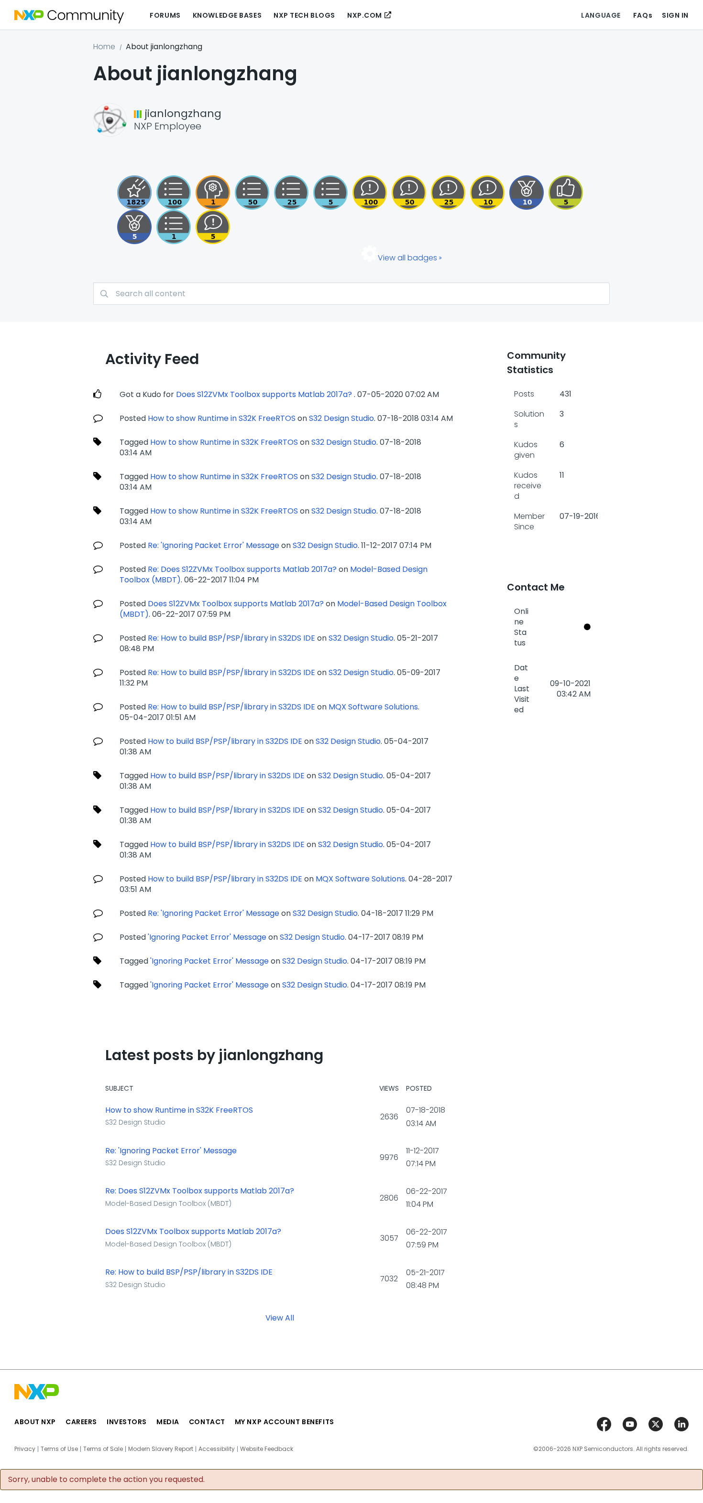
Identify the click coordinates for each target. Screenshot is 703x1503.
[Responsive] (213, 227)
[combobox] (351, 293)
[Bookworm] (369, 192)
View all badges (407, 257)
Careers (81, 1422)
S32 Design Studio (341, 418)
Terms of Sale (103, 1449)
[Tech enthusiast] (252, 192)
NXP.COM (364, 15)
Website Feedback (266, 1449)
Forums (165, 15)
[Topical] (291, 192)
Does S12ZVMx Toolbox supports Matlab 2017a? (265, 394)
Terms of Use (59, 1449)
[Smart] (448, 192)
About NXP (35, 1422)
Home (104, 46)
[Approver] (566, 192)
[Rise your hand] (173, 227)
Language (600, 15)
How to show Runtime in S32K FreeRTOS (222, 418)
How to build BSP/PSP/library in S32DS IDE (225, 741)
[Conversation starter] (330, 192)
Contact (207, 1422)
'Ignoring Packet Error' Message (207, 937)
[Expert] (409, 192)
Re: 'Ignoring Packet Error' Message (213, 545)
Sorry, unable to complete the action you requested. (106, 1479)
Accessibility (216, 1449)
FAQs (642, 15)
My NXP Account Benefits (284, 1422)
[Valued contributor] (134, 227)
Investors (127, 1422)
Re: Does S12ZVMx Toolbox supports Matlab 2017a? (243, 569)
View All (279, 1317)
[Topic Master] (173, 192)
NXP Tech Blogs (304, 15)
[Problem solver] (213, 192)
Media (167, 1422)
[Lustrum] (134, 192)
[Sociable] (487, 192)
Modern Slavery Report (160, 1449)
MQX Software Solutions (373, 706)
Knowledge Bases (227, 15)
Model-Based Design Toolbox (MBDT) (168, 1203)
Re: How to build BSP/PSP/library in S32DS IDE (231, 638)
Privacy (24, 1449)
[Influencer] (526, 192)
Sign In (675, 15)
